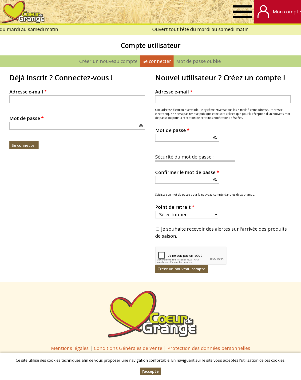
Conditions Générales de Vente (128, 348)
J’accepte (150, 371)
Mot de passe (26, 118)
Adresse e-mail (28, 92)
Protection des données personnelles (208, 348)
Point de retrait (174, 207)
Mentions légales (70, 348)
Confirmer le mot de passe (187, 172)
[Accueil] (22, 11)
